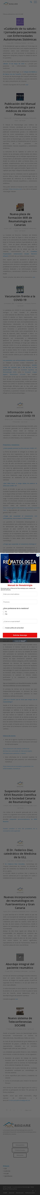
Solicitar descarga (20, 635)
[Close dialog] (37, 555)
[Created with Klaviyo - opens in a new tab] (20, 641)
